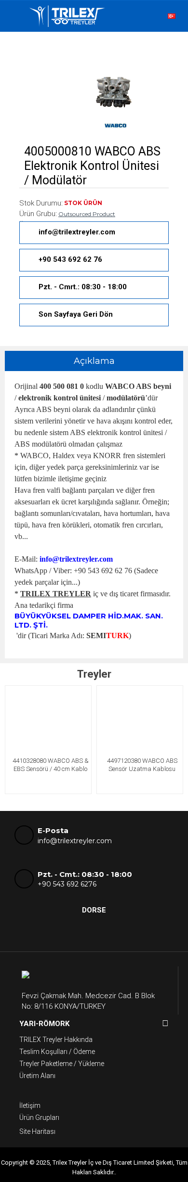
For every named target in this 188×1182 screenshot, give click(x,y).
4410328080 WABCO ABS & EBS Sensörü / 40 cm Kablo (51, 764)
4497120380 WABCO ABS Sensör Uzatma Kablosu (142, 764)
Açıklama (94, 361)
